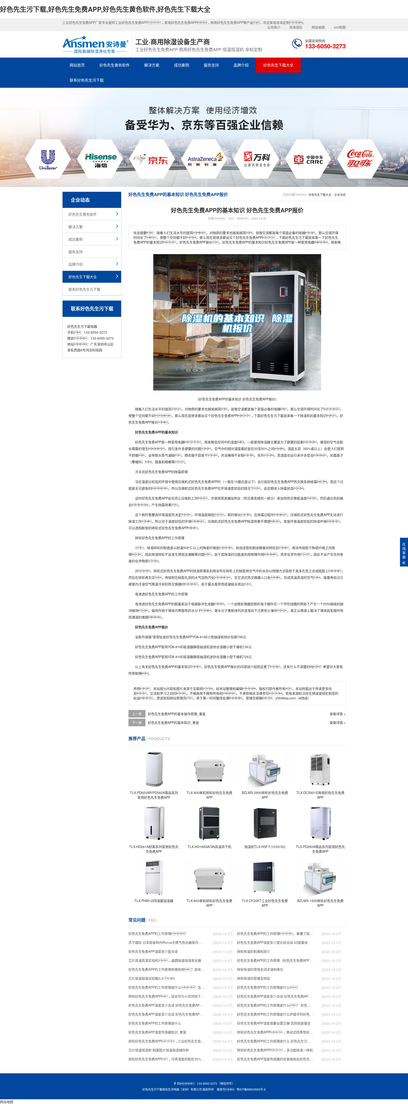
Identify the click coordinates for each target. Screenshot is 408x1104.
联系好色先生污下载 (87, 80)
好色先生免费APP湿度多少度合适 (153, 951)
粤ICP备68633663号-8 (251, 1089)
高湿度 (282, 455)
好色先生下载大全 (278, 65)
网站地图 (318, 27)
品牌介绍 (241, 65)
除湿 (303, 415)
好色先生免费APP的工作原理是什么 (154, 1023)
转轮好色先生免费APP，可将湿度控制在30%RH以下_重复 (166, 1059)
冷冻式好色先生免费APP (153, 471)
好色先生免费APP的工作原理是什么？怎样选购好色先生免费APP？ (166, 987)
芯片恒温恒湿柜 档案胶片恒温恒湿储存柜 (158, 1050)
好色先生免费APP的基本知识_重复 (173, 722)
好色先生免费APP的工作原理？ (158, 933)
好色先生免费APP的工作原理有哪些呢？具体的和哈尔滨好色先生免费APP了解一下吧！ (166, 969)
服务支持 (211, 65)
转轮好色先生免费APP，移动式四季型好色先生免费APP (275, 1032)
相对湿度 (234, 448)
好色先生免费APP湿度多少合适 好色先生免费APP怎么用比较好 (166, 1005)
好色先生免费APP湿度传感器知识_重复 (157, 1032)
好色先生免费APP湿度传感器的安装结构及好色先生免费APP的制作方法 (275, 1059)
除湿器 (265, 442)
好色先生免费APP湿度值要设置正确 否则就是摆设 (273, 1023)
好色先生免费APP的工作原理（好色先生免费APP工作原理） (275, 960)
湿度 (234, 442)
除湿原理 (199, 570)
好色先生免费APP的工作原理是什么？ (268, 987)
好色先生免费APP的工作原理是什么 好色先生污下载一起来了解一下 (275, 1041)
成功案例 (181, 65)
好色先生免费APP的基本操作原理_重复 (177, 713)
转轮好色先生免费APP (151, 537)
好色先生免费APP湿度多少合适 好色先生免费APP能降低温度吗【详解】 (275, 996)
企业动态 (340, 195)
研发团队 (296, 27)
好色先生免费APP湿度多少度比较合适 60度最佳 (272, 942)
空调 (241, 409)
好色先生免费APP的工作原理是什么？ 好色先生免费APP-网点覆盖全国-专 (275, 1005)
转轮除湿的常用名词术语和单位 (260, 969)
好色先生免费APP (224, 415)
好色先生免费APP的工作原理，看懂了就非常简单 (275, 933)
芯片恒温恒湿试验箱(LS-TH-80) (151, 978)
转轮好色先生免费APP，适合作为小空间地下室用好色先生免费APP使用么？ (166, 996)
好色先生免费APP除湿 (237, 521)
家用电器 (177, 442)
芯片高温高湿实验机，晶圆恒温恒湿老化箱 (164, 960)
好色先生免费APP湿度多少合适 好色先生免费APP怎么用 (166, 1014)
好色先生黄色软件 (114, 65)
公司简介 (273, 27)
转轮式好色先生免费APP (170, 527)
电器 (277, 409)
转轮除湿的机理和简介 (253, 951)
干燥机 (238, 646)
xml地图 (340, 27)
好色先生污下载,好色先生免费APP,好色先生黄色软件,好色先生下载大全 (105, 9)
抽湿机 (219, 636)
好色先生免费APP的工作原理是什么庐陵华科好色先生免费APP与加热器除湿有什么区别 (275, 1014)
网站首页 (77, 65)
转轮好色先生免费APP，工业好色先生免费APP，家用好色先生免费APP (166, 1041)
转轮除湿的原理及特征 (253, 978)
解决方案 (151, 65)
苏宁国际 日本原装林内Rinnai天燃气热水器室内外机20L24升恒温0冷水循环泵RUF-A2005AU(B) (166, 942)
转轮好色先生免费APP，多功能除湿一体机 (275, 1050)
